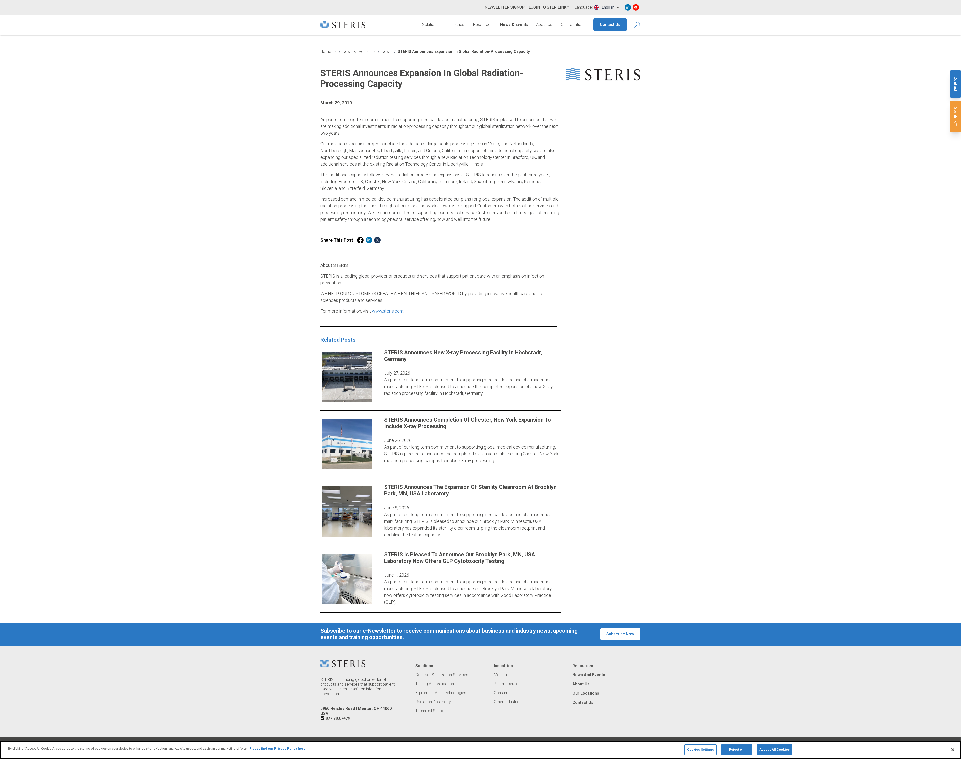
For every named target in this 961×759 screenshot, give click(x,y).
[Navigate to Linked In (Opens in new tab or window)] (628, 7)
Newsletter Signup (505, 7)
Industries (455, 24)
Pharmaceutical (507, 684)
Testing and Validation (434, 684)
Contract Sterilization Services (441, 675)
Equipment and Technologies (440, 693)
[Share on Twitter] (377, 240)
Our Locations (573, 24)
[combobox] (606, 7)
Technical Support (431, 711)
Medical (501, 675)
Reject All (736, 749)
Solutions (430, 24)
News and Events (588, 675)
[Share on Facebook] (360, 240)
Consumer (503, 693)
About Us (544, 24)
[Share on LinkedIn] (369, 240)
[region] (480, 750)
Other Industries (507, 702)
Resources (482, 24)
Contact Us (610, 24)
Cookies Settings (700, 749)
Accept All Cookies (774, 749)
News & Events (514, 24)
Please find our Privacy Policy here (277, 748)
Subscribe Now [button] (620, 634)
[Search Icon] (637, 25)
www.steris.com (387, 311)
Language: (584, 7)
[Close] (952, 749)
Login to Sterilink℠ (549, 7)
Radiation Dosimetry (433, 702)
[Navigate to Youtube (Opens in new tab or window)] (636, 7)
